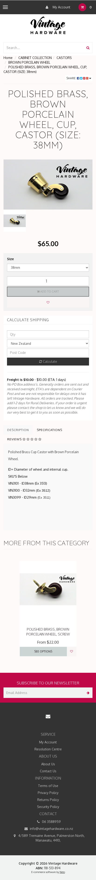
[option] (48, 184)
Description (18, 430)
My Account (61, 7)
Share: (71, 78)
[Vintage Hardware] (48, 25)
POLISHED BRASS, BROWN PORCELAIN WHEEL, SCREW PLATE (48, 634)
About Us (48, 764)
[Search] (88, 47)
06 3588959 (51, 822)
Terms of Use (48, 786)
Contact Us (48, 771)
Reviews (15, 439)
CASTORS (64, 58)
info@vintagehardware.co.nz (51, 829)
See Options (43, 651)
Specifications (49, 430)
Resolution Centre (48, 749)
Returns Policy (48, 800)
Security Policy (48, 807)
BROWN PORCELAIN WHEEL (29, 62)
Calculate (49, 361)
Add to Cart (49, 291)
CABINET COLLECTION (35, 58)
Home (8, 58)
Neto (62, 872)
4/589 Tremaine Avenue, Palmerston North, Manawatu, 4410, (51, 838)
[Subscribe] (87, 692)
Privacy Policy (48, 793)
